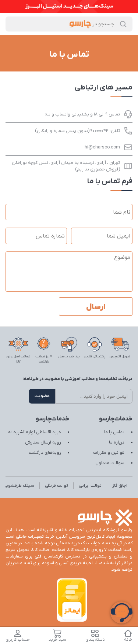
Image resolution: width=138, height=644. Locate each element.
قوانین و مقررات (108, 453)
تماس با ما (114, 432)
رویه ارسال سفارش (43, 442)
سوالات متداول (109, 463)
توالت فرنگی (56, 486)
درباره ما (116, 442)
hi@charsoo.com (102, 147)
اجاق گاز (119, 486)
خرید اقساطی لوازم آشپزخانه (34, 432)
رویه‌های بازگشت (45, 453)
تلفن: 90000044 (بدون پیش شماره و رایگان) (77, 131)
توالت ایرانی (90, 486)
